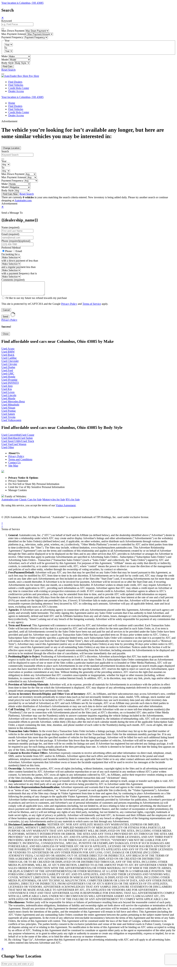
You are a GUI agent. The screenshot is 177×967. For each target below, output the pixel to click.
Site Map (13, 465)
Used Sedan (26, 437)
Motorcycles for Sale (53, 499)
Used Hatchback (10, 437)
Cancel (6, 310)
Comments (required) (13, 279)
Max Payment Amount (13, 33)
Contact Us (14, 462)
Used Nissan (8, 407)
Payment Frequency (12, 37)
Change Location (11, 148)
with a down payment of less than (19, 260)
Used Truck (27, 441)
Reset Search (8, 69)
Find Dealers (15, 81)
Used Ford (7, 370)
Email (19, 251)
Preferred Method (11, 247)
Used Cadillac (9, 357)
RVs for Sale (73, 499)
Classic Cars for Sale (30, 499)
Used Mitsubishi (10, 404)
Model (4, 59)
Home (11, 102)
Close (5, 334)
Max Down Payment (12, 30)
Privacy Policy (69, 303)
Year (3, 161)
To (5, 47)
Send (5, 316)
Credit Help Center (18, 88)
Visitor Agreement (66, 505)
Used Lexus (8, 392)
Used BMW (8, 351)
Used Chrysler (9, 364)
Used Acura (7, 348)
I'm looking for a (10, 254)
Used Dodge (8, 367)
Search (5, 151)
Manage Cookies (17, 490)
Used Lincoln (8, 395)
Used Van (6, 444)
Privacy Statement (18, 480)
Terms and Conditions (20, 459)
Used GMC (7, 373)
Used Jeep (7, 385)
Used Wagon (19, 444)
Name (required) (10, 227)
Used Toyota (8, 417)
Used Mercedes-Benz (13, 401)
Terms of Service (91, 303)
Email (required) (10, 234)
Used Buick (7, 354)
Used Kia (6, 389)
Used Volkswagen (11, 420)
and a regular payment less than (18, 267)
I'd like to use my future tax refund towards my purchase (36, 297)
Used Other (7, 447)
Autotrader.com (23, 200)
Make (4, 56)
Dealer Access (16, 91)
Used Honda (8, 376)
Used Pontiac (8, 410)
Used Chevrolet (9, 361)
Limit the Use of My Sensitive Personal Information (36, 487)
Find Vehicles (15, 84)
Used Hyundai (9, 379)
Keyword (6, 20)
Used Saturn (8, 413)
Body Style (7, 62)
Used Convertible (11, 434)
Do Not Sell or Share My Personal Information (33, 483)
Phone (15, 240)
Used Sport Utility (11, 441)
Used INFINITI (10, 382)
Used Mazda (8, 398)
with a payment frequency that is (19, 273)
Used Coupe (27, 434)
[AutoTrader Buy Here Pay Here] (20, 76)
